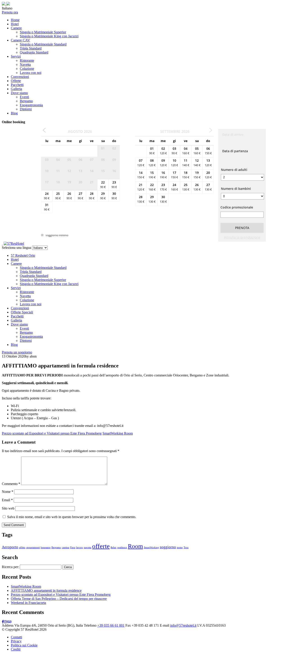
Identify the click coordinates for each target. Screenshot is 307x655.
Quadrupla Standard (34, 52)
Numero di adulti (234, 170)
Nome (7, 492)
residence (122, 547)
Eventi (24, 97)
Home (15, 20)
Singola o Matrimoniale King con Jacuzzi (49, 36)
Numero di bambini (236, 188)
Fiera (72, 547)
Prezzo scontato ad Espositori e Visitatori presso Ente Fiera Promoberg (52, 433)
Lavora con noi (30, 73)
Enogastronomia (31, 105)
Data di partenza (235, 151)
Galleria (16, 89)
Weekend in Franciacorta (28, 603)
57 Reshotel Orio (23, 255)
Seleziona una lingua (16, 247)
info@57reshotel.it (183, 625)
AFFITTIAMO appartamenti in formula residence (46, 590)
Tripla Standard (31, 48)
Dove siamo (19, 93)
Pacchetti (17, 85)
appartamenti (33, 547)
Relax (113, 547)
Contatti (16, 637)
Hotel (15, 24)
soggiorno (168, 547)
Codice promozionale (236, 207)
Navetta (25, 64)
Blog (14, 113)
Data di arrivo (232, 134)
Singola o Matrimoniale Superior (43, 32)
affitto (22, 547)
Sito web (8, 508)
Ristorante (27, 60)
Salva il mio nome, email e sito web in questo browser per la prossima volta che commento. (71, 517)
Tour (186, 547)
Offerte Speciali (22, 312)
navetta (87, 547)
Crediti (15, 649)
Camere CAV (20, 40)
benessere (46, 547)
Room (135, 546)
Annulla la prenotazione (242, 237)
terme (180, 547)
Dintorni (26, 109)
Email (7, 500)
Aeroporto (10, 547)
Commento (11, 484)
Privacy (16, 641)
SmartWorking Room (117, 433)
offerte (101, 546)
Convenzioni (20, 77)
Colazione (27, 68)
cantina (65, 547)
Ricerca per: (10, 567)
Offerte (16, 81)
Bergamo (26, 101)
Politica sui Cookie (24, 645)
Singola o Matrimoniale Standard (43, 44)
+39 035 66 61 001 (111, 625)
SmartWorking (151, 547)
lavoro (79, 547)
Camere (16, 28)
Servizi (16, 56)
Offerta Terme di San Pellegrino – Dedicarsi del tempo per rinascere (59, 599)
